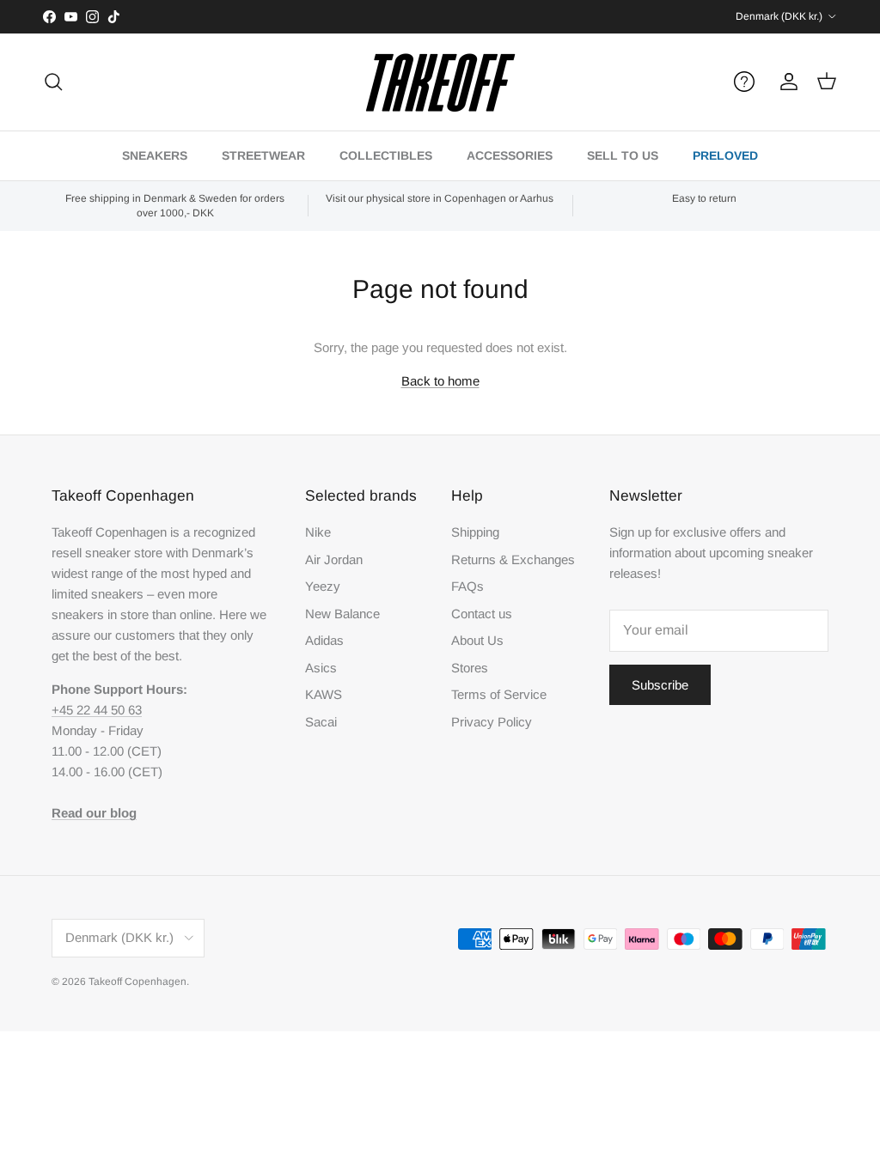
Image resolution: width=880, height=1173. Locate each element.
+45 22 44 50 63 (97, 709)
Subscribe (660, 685)
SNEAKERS (154, 155)
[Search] (53, 81)
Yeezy (322, 586)
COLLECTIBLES (385, 155)
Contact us (481, 613)
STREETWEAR (263, 155)
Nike (318, 532)
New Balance (342, 613)
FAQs (467, 586)
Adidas (324, 640)
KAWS (323, 694)
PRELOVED (725, 155)
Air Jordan (334, 559)
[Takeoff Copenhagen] (440, 82)
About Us (477, 640)
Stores (469, 667)
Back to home (440, 381)
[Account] (785, 81)
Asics (321, 667)
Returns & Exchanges (513, 559)
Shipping (475, 532)
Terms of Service (499, 694)
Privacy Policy (491, 721)
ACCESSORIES (510, 155)
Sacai (321, 721)
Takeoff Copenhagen (137, 981)
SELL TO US (622, 155)
